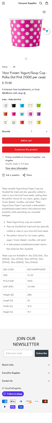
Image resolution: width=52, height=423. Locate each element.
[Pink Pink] (13, 113)
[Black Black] (13, 105)
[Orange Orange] (5, 113)
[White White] (5, 105)
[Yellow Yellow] (38, 122)
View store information (16, 168)
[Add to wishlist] (44, 12)
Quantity (6, 131)
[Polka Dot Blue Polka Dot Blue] (22, 113)
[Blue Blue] (22, 105)
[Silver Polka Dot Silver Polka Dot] (30, 122)
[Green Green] (38, 105)
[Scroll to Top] (47, 408)
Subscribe (41, 353)
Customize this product (26, 149)
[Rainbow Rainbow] (5, 122)
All (14, 66)
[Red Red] (22, 122)
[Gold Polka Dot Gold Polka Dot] (30, 105)
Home (4, 66)
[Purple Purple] (38, 113)
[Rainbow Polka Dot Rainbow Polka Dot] (13, 122)
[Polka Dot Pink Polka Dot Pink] (30, 113)
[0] (47, 3)
